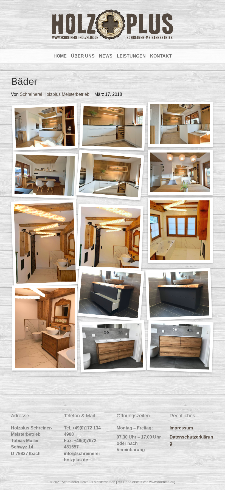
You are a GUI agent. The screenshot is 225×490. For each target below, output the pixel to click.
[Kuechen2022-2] (112, 127)
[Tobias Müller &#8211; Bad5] (109, 293)
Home (60, 56)
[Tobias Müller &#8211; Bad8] (45, 243)
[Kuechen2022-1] (45, 127)
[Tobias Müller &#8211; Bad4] (178, 294)
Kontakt (161, 56)
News (106, 56)
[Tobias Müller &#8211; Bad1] (180, 346)
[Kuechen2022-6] (180, 172)
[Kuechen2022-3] (180, 124)
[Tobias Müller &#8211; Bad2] (112, 346)
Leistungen (131, 56)
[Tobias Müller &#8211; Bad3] (45, 328)
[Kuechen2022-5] (109, 175)
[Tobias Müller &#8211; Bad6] (180, 230)
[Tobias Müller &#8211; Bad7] (109, 237)
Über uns (83, 56)
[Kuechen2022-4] (45, 175)
